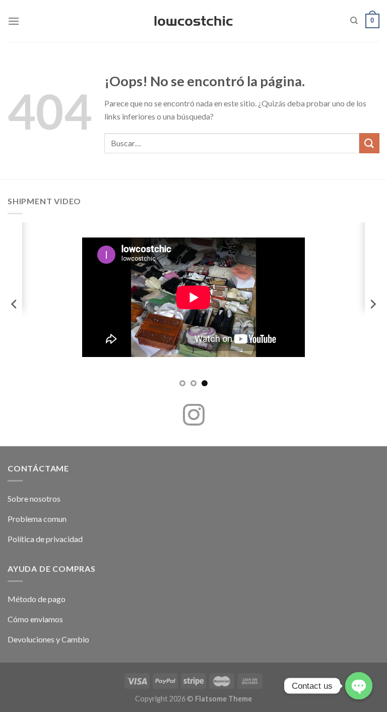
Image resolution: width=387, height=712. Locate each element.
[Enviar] (369, 143)
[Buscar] (354, 20)
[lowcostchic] (193, 21)
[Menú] (14, 21)
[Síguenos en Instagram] (194, 416)
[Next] (372, 303)
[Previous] (14, 303)
